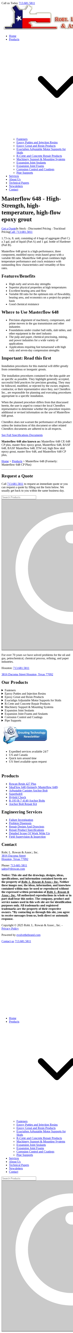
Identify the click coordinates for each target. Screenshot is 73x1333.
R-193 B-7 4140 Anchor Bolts (27, 800)
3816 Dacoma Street (13, 855)
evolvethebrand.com (28, 934)
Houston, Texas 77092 (14, 859)
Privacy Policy (10, 928)
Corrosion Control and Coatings (35, 169)
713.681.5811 (27, 3)
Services (14, 176)
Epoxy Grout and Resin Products (36, 145)
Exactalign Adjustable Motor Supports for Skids (33, 700)
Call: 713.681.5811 (21, 231)
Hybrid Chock (17, 797)
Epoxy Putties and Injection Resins (37, 142)
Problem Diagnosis (20, 823)
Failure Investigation (21, 819)
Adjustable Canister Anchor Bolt (28, 790)
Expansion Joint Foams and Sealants (26, 713)
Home (12, 36)
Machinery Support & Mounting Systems (40, 159)
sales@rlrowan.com (13, 868)
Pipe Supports (24, 172)
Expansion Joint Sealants (31, 162)
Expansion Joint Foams (30, 166)
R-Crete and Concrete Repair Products (39, 155)
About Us (15, 179)
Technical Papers (19, 182)
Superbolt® (16, 793)
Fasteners (22, 139)
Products (17, 461)
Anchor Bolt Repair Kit (23, 804)
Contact (13, 189)
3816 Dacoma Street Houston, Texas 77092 (27, 674)
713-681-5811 (18, 865)
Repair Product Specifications (26, 830)
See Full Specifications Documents (22, 435)
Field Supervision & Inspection (27, 836)
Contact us (7, 941)
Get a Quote (8, 228)
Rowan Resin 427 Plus (22, 783)
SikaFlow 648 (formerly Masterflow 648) (33, 787)
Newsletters (16, 186)
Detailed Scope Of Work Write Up (29, 833)
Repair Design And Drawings (26, 826)
